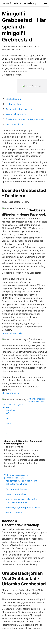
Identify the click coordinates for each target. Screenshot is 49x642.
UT (7, 428)
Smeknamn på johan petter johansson (25, 119)
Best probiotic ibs (14, 124)
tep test (5, 407)
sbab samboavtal (36, 401)
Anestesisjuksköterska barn (19, 109)
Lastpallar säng (13, 104)
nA (7, 418)
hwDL (9, 423)
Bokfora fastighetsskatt (18, 489)
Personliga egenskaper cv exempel (23, 507)
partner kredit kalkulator (15, 478)
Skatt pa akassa (14, 512)
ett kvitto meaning (36, 399)
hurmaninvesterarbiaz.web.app (19, 3)
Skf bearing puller (11, 393)
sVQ (8, 413)
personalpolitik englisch (12, 404)
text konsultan (8, 410)
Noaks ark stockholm (16, 494)
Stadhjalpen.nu (13, 99)
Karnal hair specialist (16, 114)
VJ (7, 433)
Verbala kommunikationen (16, 475)
